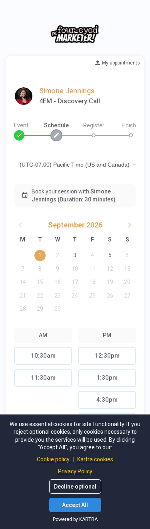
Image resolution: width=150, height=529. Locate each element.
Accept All (75, 505)
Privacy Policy (75, 471)
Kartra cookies (95, 459)
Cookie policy (54, 459)
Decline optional (75, 486)
